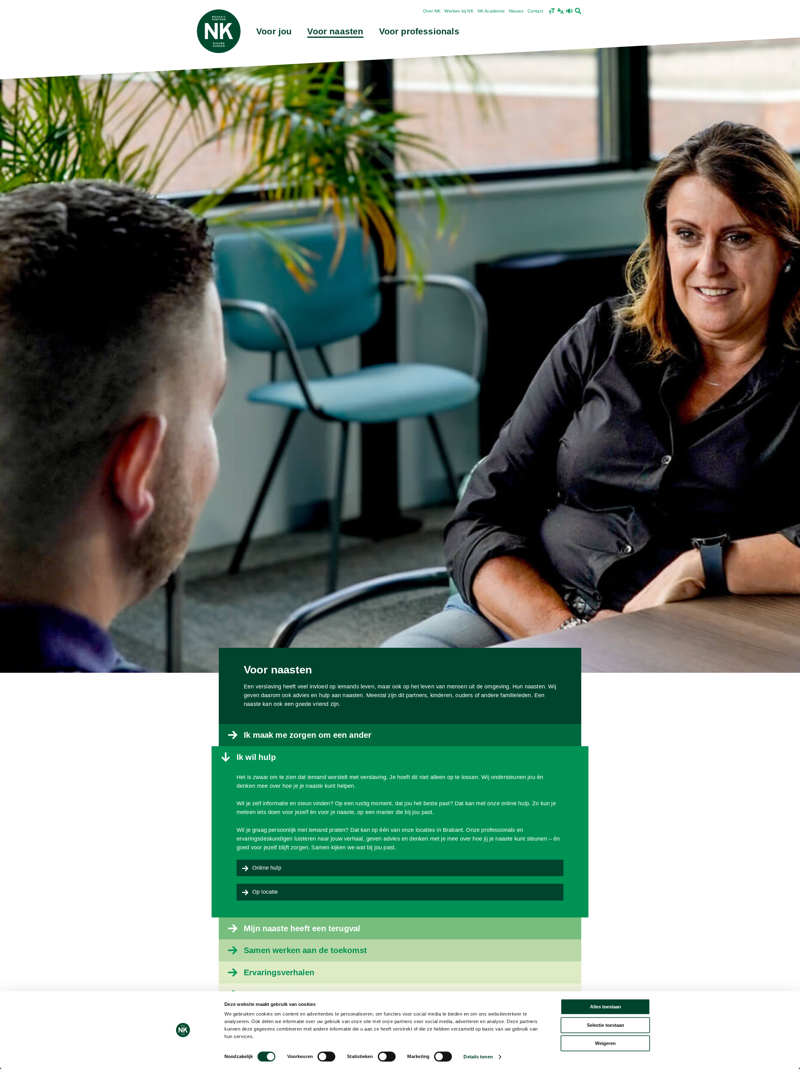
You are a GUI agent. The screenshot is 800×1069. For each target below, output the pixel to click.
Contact (535, 10)
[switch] (326, 1057)
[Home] (219, 31)
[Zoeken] (578, 11)
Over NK (431, 10)
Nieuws (516, 10)
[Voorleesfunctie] (569, 11)
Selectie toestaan (605, 1025)
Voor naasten (335, 31)
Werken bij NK (458, 10)
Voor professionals (419, 31)
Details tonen (477, 1056)
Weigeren (605, 1043)
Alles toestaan (605, 1006)
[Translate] (561, 11)
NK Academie (491, 10)
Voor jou (274, 31)
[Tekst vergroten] (552, 11)
